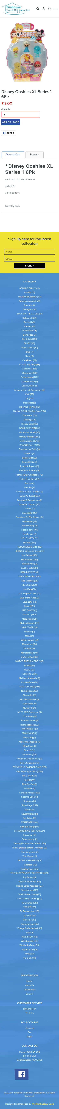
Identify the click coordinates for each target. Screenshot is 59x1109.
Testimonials (29, 989)
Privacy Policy (29, 1009)
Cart (29, 1032)
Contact (29, 994)
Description (13, 154)
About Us (29, 985)
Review (34, 154)
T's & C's (29, 1013)
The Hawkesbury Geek (43, 1104)
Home (29, 981)
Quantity (5, 109)
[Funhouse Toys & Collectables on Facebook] (21, 1079)
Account (29, 1028)
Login (29, 1036)
